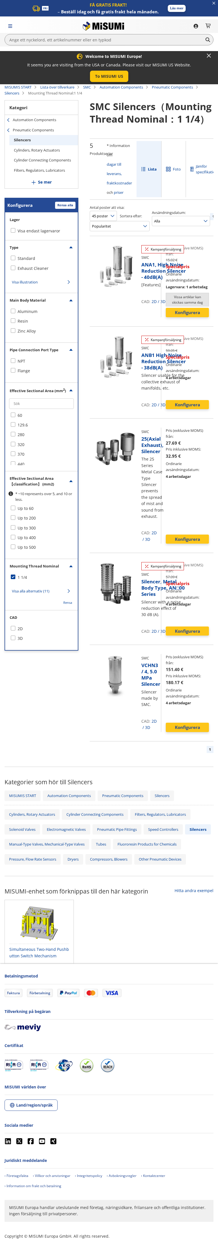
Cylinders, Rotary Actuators (37, 150)
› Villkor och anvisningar (51, 1175)
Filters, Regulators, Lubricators (39, 170)
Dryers (73, 859)
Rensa (67, 602)
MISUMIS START (18, 87)
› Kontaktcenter (153, 1175)
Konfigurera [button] (187, 312)
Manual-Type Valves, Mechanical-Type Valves (47, 844)
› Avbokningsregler (122, 1175)
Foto (177, 169)
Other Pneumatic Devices (160, 859)
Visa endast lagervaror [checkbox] (39, 231)
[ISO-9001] (14, 1065)
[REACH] (107, 1065)
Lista (152, 169)
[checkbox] (41, 258)
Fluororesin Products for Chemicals (147, 844)
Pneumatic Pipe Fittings (117, 829)
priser (118, 192)
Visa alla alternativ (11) (30, 591)
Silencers (12, 93)
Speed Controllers (163, 829)
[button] (177, 8)
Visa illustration (25, 282)
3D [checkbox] (20, 638)
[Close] (208, 55)
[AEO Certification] (64, 1065)
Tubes (101, 844)
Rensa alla (65, 205)
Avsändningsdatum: (169, 212)
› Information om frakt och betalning (33, 1185)
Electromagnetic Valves (66, 829)
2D (154, 301)
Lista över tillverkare (57, 87)
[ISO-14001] (39, 1065)
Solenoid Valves (22, 829)
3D (147, 539)
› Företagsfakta (16, 1175)
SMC (87, 87)
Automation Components (121, 87)
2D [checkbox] (20, 628)
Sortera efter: (131, 215)
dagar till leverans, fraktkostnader (119, 174)
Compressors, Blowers (108, 859)
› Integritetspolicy (88, 1175)
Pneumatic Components (172, 87)
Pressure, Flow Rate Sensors (32, 859)
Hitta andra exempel (194, 890)
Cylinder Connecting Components (42, 160)
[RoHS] (86, 1065)
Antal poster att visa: (107, 207)
